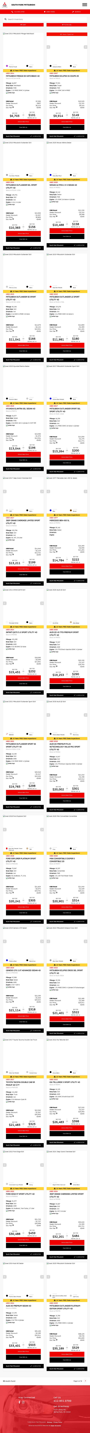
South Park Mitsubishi (13, 136)
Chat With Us (23, 127)
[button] (85, 47)
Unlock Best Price (23, 121)
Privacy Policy (58, 1422)
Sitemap (49, 1422)
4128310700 (37, 136)
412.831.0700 (62, 1401)
